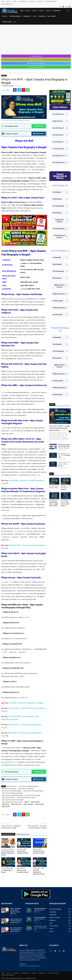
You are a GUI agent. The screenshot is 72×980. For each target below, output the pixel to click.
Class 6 (27, 10)
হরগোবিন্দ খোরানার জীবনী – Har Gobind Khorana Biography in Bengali (37, 827)
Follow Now (39, 126)
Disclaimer (32, 1)
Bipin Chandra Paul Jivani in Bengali (26, 797)
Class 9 (48, 10)
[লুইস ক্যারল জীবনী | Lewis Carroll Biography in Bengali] (8, 862)
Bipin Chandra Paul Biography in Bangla (12, 793)
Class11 (4, 16)
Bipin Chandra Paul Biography (26, 788)
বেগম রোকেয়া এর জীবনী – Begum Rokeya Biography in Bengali (22, 851)
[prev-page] (2, 878)
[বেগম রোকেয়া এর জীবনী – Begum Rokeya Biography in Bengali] (24, 843)
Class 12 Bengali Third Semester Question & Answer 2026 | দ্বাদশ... (16, 929)
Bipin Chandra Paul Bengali (9, 788)
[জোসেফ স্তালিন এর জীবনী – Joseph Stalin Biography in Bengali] (60, 416)
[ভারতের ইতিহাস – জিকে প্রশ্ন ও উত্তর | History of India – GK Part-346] (66, 481)
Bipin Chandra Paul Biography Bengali (33, 790)
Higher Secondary (14, 16)
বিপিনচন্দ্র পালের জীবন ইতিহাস (28, 804)
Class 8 (41, 10)
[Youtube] (69, 6)
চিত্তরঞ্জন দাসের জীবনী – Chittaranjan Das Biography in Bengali (11, 827)
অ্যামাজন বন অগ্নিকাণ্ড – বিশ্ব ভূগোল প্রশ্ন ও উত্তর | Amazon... (64, 464)
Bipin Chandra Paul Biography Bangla (11, 790)
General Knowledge (52, 483)
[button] (68, 11)
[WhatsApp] (28, 90)
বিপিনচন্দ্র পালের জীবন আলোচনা (16, 804)
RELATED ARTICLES (8, 834)
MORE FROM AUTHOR (22, 834)
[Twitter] (66, 6)
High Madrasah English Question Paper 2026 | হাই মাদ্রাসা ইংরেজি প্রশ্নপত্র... (64, 446)
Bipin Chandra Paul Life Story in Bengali (12, 802)
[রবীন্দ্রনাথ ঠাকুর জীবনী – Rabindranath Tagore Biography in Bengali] (40, 843)
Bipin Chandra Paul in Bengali (32, 795)
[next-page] (5, 878)
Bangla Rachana (37, 847)
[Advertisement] (36, 40)
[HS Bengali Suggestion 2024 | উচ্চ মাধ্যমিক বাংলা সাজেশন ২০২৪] (29, 919)
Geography (26, 16)
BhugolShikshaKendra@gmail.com (29, 966)
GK (14, 21)
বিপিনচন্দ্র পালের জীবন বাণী (39, 804)
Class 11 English (54, 498)
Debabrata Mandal (8, 85)
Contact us (15, 1)
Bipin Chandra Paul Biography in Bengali (12, 795)
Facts (34, 16)
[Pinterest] (23, 90)
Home (2, 1)
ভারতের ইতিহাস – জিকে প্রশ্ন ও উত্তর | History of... (65, 487)
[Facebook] (60, 6)
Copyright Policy (23, 1)
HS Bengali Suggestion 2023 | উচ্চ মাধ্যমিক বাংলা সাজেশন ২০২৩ (40, 910)
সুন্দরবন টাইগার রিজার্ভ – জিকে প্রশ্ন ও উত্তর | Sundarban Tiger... (64, 455)
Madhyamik (56, 10)
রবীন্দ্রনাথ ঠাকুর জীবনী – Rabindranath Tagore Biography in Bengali (39, 851)
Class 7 (34, 10)
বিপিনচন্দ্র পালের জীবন (5, 804)
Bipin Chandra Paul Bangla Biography (28, 786)
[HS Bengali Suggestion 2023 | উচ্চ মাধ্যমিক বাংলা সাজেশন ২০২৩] (29, 910)
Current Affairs (7, 21)
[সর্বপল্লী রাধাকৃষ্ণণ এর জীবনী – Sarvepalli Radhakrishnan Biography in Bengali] (40, 862)
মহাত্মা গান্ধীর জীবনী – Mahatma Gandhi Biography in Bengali (22, 870)
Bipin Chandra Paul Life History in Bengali (12, 799)
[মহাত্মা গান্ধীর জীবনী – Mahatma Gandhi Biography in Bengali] (24, 862)
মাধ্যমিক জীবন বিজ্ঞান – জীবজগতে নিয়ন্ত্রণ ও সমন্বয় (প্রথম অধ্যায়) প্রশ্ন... (40, 928)
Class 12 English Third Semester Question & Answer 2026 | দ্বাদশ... (16, 920)
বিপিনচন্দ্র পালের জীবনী (5, 806)
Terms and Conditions (50, 1)
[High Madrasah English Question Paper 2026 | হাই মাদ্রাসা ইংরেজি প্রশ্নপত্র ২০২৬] (53, 446)
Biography (42, 16)
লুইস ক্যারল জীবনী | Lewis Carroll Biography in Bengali (7, 870)
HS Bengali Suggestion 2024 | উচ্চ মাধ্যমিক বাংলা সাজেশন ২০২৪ (40, 919)
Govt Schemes (51, 16)
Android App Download (7, 4)
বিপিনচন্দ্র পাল (27, 802)
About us (8, 1)
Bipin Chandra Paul (12, 786)
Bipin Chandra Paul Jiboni (8, 797)
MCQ (62, 498)
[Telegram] (63, 6)
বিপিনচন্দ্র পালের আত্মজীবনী (35, 802)
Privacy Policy (39, 1)
